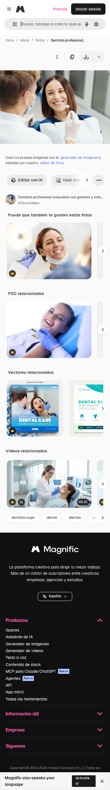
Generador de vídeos (24, 650)
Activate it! (82, 781)
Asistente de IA (19, 636)
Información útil (22, 714)
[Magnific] (55, 550)
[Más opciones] (57, 56)
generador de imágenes (79, 157)
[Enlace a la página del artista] (11, 200)
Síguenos (15, 746)
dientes (75, 517)
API (9, 685)
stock (24, 40)
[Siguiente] (87, 180)
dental (52, 517)
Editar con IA (30, 180)
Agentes (19, 678)
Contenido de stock (23, 664)
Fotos (40, 40)
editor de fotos (52, 163)
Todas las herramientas (26, 699)
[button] (55, 596)
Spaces (12, 630)
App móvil (15, 691)
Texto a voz (16, 657)
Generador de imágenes (27, 643)
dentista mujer (23, 517)
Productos (17, 620)
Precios (60, 9)
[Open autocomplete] (12, 24)
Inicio (10, 40)
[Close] (102, 781)
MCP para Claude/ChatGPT (37, 671)
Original (36, 75)
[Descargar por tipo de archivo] (98, 56)
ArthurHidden (28, 203)
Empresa (15, 730)
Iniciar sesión (88, 9)
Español (55, 596)
